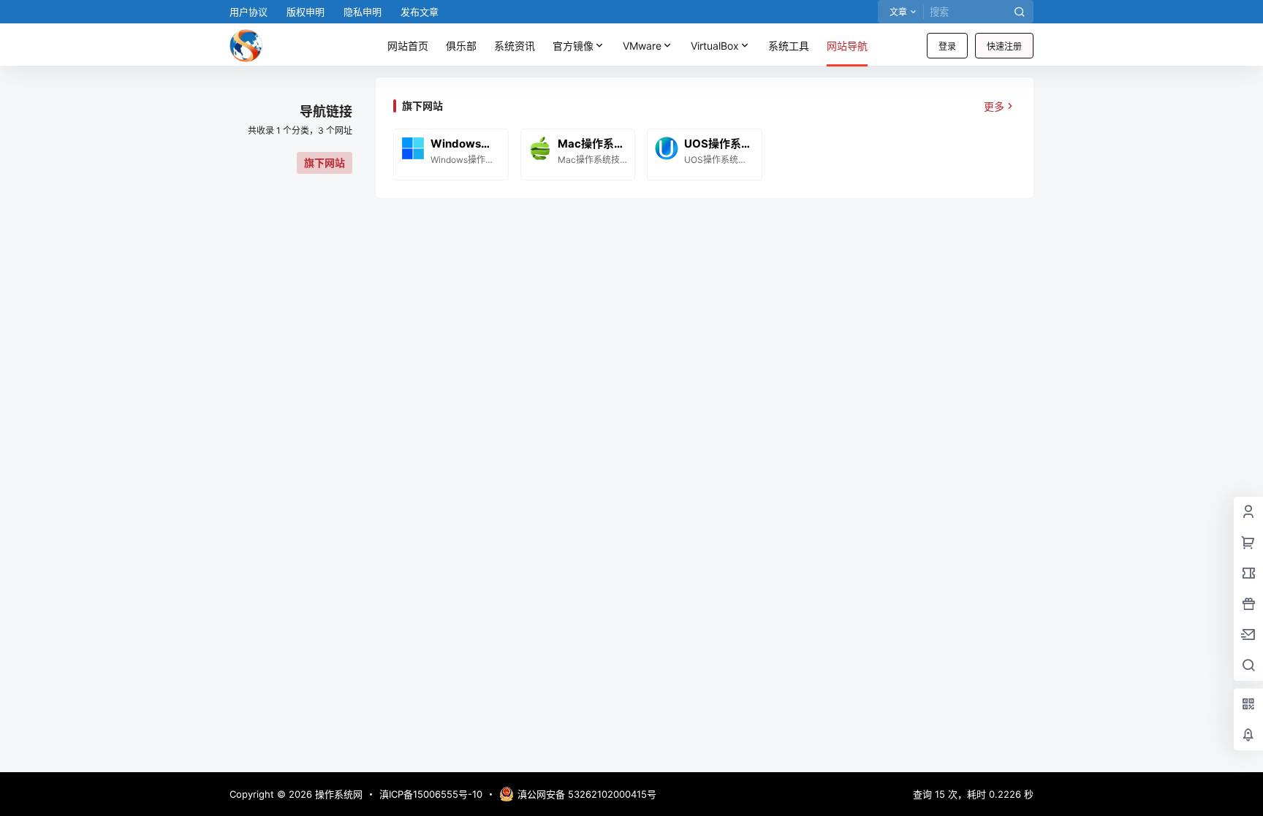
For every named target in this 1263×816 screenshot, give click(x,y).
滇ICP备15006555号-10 (430, 794)
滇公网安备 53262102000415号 (586, 794)
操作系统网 (337, 794)
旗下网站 (324, 162)
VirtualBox (715, 45)
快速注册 (1004, 46)
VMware (642, 45)
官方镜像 (573, 45)
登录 (947, 46)
